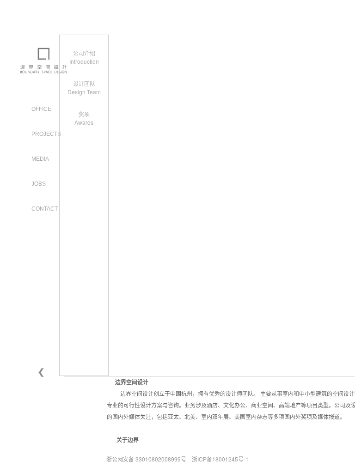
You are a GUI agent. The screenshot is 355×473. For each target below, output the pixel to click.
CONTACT (44, 209)
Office (41, 109)
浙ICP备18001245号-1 (220, 459)
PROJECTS (46, 134)
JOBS (38, 184)
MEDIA (40, 159)
